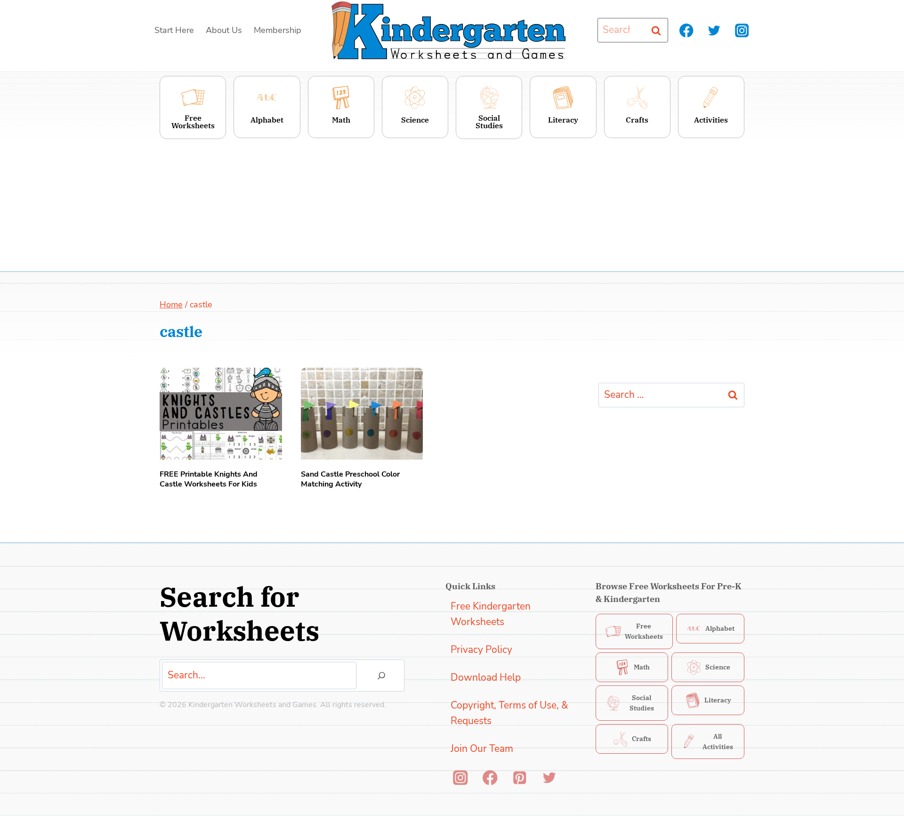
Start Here (174, 30)
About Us (224, 30)
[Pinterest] (519, 777)
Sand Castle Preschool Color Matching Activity (350, 479)
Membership (277, 30)
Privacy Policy (481, 649)
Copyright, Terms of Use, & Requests (509, 713)
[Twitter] (714, 30)
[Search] (381, 675)
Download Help (486, 677)
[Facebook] (687, 30)
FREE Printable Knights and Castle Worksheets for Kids (209, 479)
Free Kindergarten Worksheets (491, 614)
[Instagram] (742, 30)
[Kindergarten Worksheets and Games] (448, 30)
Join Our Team (482, 748)
